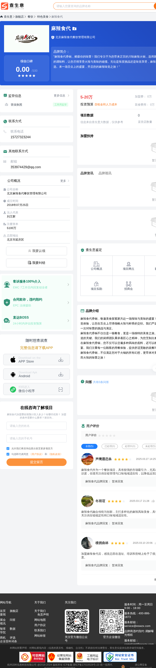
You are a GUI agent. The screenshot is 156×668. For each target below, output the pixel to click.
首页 (3, 610)
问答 (12, 619)
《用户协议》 (36, 454)
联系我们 (40, 630)
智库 (3, 628)
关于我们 (40, 610)
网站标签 (40, 635)
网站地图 (40, 619)
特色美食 (43, 16)
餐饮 (30, 16)
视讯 (3, 623)
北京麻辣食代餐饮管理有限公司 (75, 37)
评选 (12, 637)
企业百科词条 (8, 641)
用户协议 (40, 625)
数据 (12, 628)
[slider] (26, 75)
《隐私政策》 (55, 454)
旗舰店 (19, 16)
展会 (3, 619)
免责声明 (43, 614)
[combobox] (103, 6)
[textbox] (103, 6)
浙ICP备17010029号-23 (86, 664)
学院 (3, 632)
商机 (3, 637)
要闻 (3, 614)
